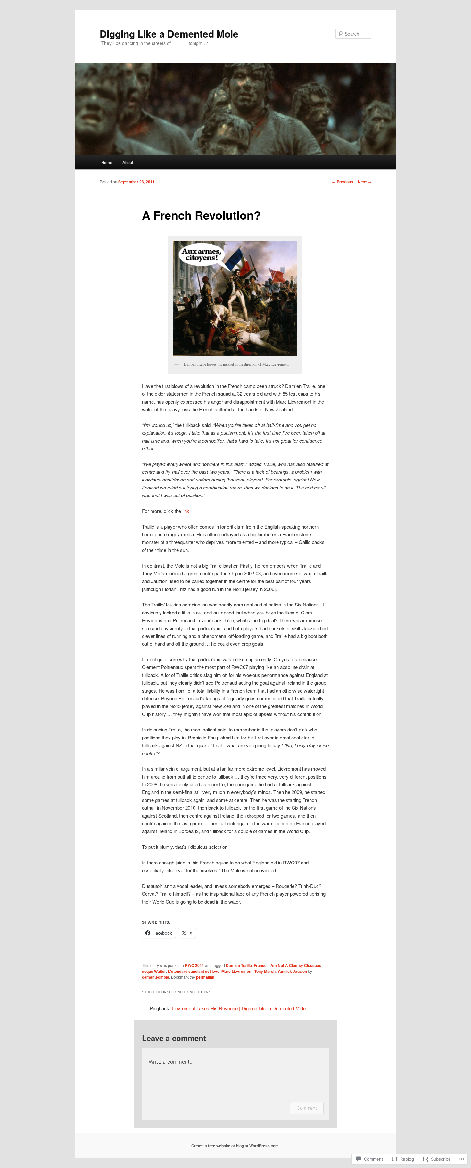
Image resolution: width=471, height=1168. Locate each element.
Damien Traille (239, 965)
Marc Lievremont (236, 971)
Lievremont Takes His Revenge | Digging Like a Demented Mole (239, 1008)
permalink (205, 977)
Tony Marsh (265, 971)
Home (106, 162)
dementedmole (155, 977)
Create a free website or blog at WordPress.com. (235, 1145)
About (127, 162)
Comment (307, 1108)
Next (364, 182)
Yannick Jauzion (292, 971)
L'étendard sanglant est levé (193, 971)
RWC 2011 (194, 965)
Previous (342, 182)
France (260, 965)
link (185, 510)
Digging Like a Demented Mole (169, 33)
